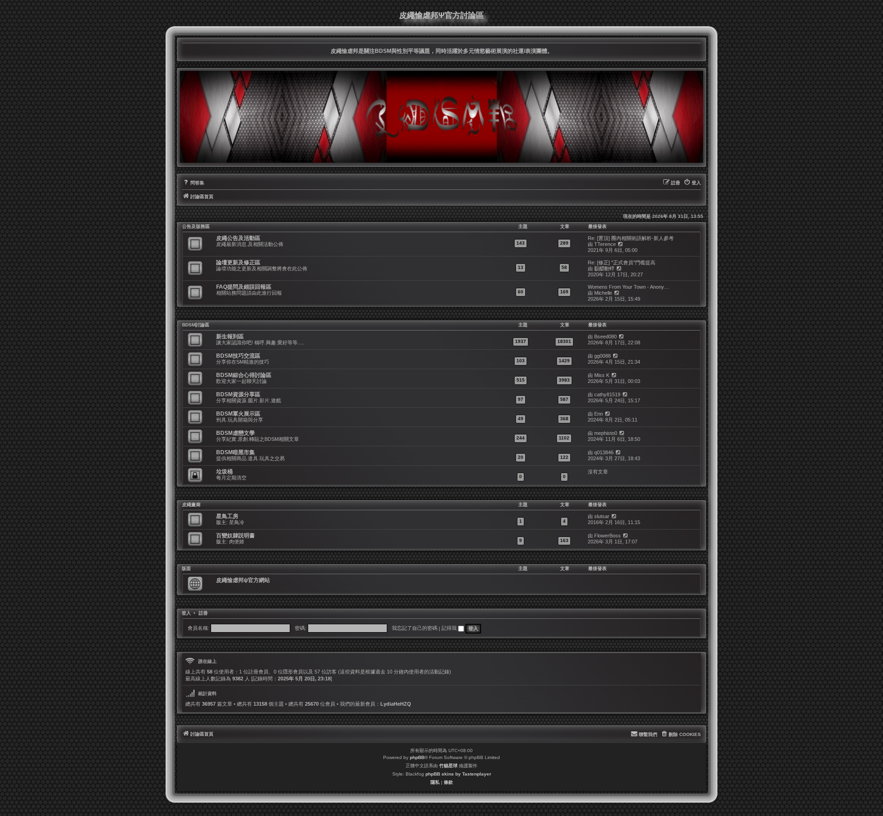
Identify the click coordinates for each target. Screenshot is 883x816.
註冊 (203, 613)
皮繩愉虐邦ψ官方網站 (243, 580)
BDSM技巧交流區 (238, 356)
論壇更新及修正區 (238, 262)
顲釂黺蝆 (604, 268)
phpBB (417, 757)
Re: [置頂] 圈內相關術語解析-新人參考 (631, 238)
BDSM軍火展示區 (238, 414)
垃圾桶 (224, 471)
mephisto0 (605, 433)
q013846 (604, 452)
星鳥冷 (236, 522)
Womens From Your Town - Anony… (628, 287)
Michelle (603, 293)
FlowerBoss (607, 535)
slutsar (601, 516)
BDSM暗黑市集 (235, 452)
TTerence (605, 244)
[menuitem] (193, 182)
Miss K (601, 375)
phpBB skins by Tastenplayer (458, 773)
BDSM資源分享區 (238, 394)
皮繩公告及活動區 (238, 238)
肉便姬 (236, 541)
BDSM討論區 (195, 324)
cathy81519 (607, 394)
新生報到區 (230, 336)
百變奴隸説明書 (235, 535)
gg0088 (602, 356)
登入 (186, 613)
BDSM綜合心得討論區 (243, 375)
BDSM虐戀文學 (235, 433)
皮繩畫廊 (191, 504)
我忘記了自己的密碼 (414, 628)
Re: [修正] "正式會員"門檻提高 (621, 262)
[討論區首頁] (441, 117)
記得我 (450, 628)
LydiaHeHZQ (395, 704)
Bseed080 (605, 336)
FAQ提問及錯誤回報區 (243, 287)
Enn (598, 414)
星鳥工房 (227, 516)
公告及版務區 (196, 226)
